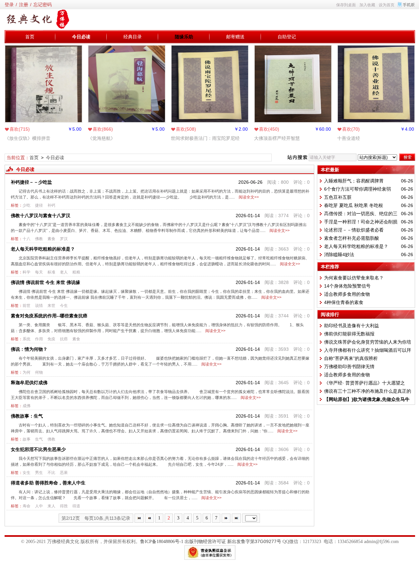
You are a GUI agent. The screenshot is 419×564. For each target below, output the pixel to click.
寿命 (26, 506)
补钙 (51, 205)
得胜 (64, 506)
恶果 (64, 472)
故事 (26, 439)
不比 (51, 472)
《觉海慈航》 (101, 138)
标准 (51, 272)
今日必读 (81, 36)
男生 (39, 472)
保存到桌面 (346, 5)
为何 (26, 372)
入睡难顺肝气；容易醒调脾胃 (354, 180)
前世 (26, 305)
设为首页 (386, 5)
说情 (39, 305)
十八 (26, 238)
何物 (39, 372)
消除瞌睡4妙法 (339, 254)
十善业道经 (348, 138)
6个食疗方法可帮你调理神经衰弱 (357, 189)
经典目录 (132, 36)
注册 (23, 4)
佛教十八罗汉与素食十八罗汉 (40, 215)
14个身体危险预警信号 (347, 286)
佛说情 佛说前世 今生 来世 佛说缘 (45, 282)
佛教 (39, 238)
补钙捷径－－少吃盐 (31, 182)
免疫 (51, 339)
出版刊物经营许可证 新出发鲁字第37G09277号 (233, 541)
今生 (64, 305)
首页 (29, 36)
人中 (39, 506)
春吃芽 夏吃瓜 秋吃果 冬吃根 (353, 205)
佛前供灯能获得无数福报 (349, 333)
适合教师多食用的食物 (347, 294)
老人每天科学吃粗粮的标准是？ (43, 249)
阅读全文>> (248, 197)
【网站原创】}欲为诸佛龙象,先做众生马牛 (367, 399)
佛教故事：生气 (27, 416)
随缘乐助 (184, 36)
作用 (39, 339)
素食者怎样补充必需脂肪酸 (351, 238)
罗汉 (64, 238)
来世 (51, 305)
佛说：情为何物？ (29, 349)
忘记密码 (42, 4)
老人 (64, 272)
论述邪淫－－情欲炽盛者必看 (354, 230)
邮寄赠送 (235, 36)
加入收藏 (367, 5)
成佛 (26, 406)
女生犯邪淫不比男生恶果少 (38, 449)
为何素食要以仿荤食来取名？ (354, 277)
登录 (9, 4)
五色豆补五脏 (338, 197)
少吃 (26, 205)
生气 (39, 439)
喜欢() (19, 129)
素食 (51, 238)
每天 (39, 272)
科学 (26, 272)
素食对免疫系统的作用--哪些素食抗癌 (49, 315)
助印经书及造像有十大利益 (351, 325)
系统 (26, 339)
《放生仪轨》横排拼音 (27, 138)
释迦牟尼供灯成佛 (29, 382)
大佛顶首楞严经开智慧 (277, 138)
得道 (76, 506)
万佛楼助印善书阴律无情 (349, 366)
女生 (26, 472)
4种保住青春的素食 (343, 302)
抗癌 (64, 339)
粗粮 (76, 272)
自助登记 (287, 36)
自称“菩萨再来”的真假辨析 (351, 358)
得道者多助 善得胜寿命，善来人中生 (48, 482)
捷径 (39, 205)
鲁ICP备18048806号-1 (161, 541)
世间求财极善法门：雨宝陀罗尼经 (205, 138)
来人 (51, 506)
